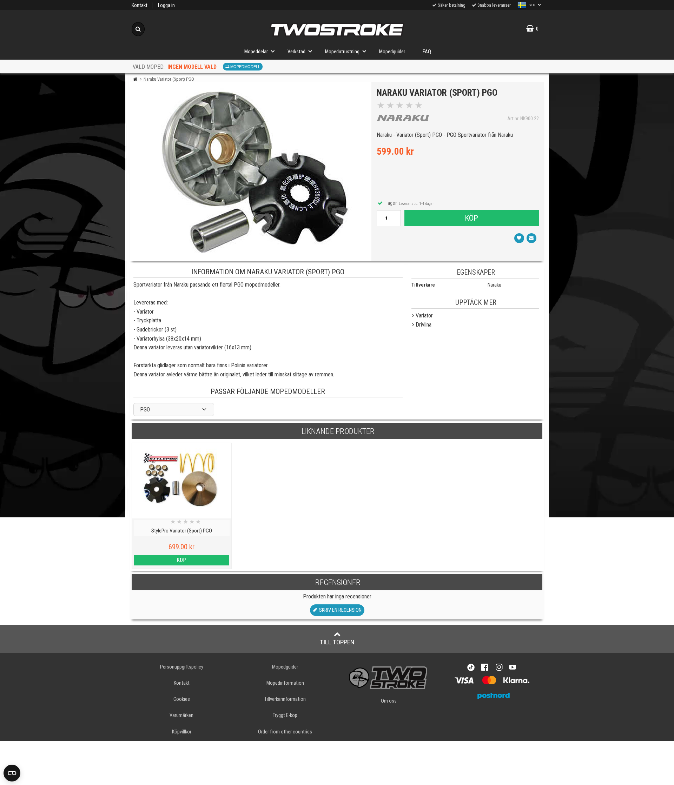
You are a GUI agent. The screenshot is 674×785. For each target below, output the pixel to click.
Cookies (181, 699)
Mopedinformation (285, 683)
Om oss (389, 701)
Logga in (166, 5)
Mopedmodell (244, 67)
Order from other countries (285, 732)
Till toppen (337, 642)
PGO (145, 409)
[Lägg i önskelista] (519, 238)
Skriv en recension (339, 610)
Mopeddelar (256, 52)
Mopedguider (392, 52)
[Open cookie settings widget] (12, 773)
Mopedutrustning (342, 52)
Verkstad (296, 52)
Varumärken (181, 715)
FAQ (427, 52)
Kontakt (139, 5)
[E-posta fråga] (531, 238)
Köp (471, 217)
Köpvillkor (181, 732)
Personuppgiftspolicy (181, 667)
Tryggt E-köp (285, 715)
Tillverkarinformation (285, 699)
